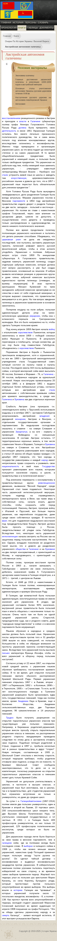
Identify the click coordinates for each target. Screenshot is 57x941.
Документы (46, 27)
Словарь (43, 22)
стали (5, 175)
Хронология (9, 27)
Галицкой (25, 801)
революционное (46, 483)
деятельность (9, 130)
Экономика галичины (24, 76)
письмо (6, 653)
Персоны (30, 22)
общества (21, 549)
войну (52, 329)
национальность (10, 466)
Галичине (35, 121)
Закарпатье (21, 431)
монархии (20, 419)
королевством (25, 332)
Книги (21, 27)
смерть (5, 915)
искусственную (18, 178)
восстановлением (11, 118)
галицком (7, 843)
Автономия (20, 104)
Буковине (50, 549)
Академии (23, 701)
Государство (48, 466)
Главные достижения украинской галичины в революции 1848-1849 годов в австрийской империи (33, 82)
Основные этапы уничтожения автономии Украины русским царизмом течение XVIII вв (33, 91)
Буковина (19, 399)
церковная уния (11, 239)
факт (4, 520)
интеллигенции (10, 536)
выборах (28, 846)
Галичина (48, 374)
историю (18, 890)
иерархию (35, 316)
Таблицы (32, 27)
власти (22, 121)
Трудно (9, 717)
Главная (6, 22)
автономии (35, 801)
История (18, 22)
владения (45, 416)
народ (44, 460)
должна (22, 127)
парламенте (19, 201)
